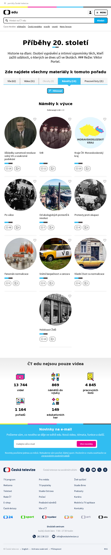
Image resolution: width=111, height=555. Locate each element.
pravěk (47, 26)
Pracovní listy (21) (94, 81)
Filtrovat (57, 90)
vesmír (55, 26)
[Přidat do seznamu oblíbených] (35, 119)
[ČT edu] (10, 13)
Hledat (100, 20)
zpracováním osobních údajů (55, 455)
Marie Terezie (66, 26)
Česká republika (35, 26)
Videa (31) (29, 81)
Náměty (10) (69, 81)
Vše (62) (12, 81)
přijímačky (21, 26)
